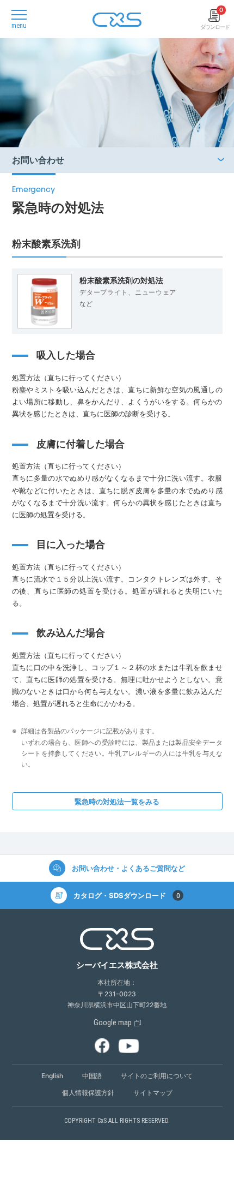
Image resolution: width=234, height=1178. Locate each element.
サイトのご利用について (157, 1076)
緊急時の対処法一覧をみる (117, 801)
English (52, 1076)
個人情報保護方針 (88, 1093)
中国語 (92, 1076)
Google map (113, 1022)
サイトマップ (153, 1093)
